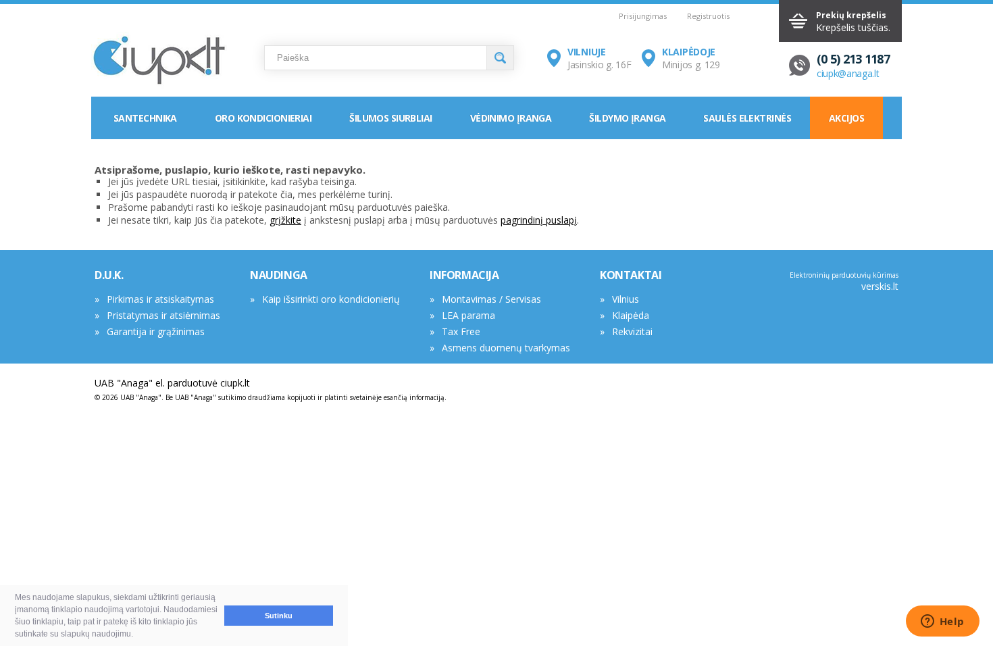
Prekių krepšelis (851, 15)
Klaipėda (630, 315)
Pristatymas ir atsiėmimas (163, 315)
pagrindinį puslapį (539, 220)
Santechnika (145, 117)
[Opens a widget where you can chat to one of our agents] (942, 622)
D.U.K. (109, 275)
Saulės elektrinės (746, 117)
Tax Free (461, 331)
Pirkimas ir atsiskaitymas (160, 299)
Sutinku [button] (278, 616)
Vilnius (625, 299)
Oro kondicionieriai (263, 117)
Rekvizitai (632, 331)
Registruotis (708, 16)
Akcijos (846, 117)
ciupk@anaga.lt (848, 73)
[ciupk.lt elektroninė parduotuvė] (159, 61)
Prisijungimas (643, 16)
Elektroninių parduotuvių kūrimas (844, 275)
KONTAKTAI (630, 275)
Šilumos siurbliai (390, 117)
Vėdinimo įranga (511, 117)
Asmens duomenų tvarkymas (506, 347)
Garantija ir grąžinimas (156, 331)
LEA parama (468, 315)
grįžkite (285, 220)
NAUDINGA (278, 275)
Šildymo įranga (627, 117)
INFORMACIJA (464, 275)
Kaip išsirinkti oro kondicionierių (331, 299)
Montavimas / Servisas (491, 299)
